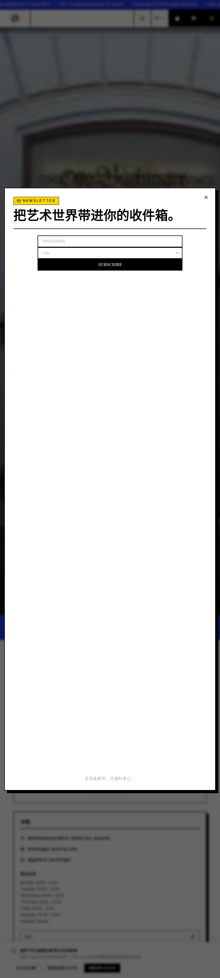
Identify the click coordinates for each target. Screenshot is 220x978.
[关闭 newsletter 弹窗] (206, 197)
